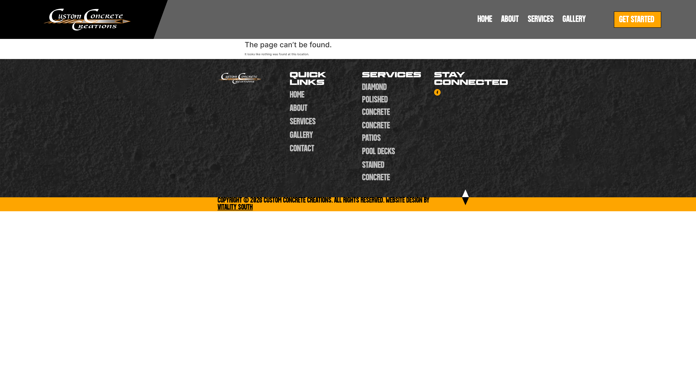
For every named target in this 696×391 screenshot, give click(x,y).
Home (484, 19)
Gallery (574, 19)
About (510, 19)
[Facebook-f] (437, 92)
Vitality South (235, 207)
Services (541, 19)
